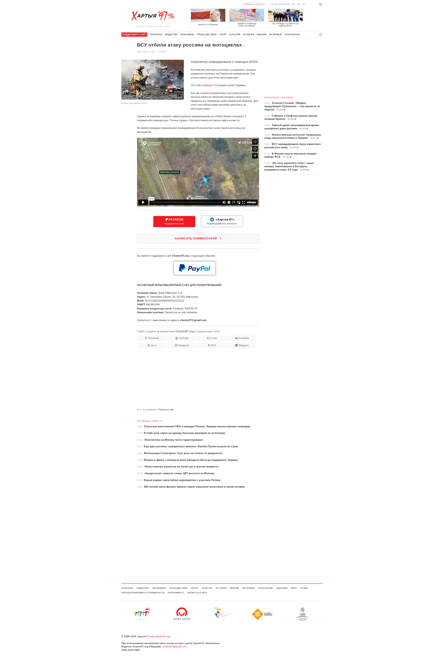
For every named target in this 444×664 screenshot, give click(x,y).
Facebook (153, 338)
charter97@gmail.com (174, 646)
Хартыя (152, 16)
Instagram (183, 345)
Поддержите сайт (174, 221)
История (248, 34)
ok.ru (153, 345)
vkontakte (243, 338)
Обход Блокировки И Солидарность (143, 593)
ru (298, 4)
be (293, 4)
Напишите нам (166, 409)
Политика (156, 34)
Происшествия (206, 34)
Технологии (292, 34)
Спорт (223, 34)
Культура (235, 34)
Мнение (262, 34)
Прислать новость (253, 4)
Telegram (243, 345)
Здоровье (282, 588)
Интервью (275, 34)
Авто (294, 588)
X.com (213, 338)
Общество (171, 34)
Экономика (187, 34)
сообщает (207, 85)
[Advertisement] (190, 379)
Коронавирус (176, 593)
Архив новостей (280, 4)
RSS (213, 345)
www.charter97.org (160, 636)
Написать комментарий (198, 238)
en (303, 4)
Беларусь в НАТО (197, 593)
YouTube (183, 338)
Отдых (304, 588)
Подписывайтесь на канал (222, 221)
